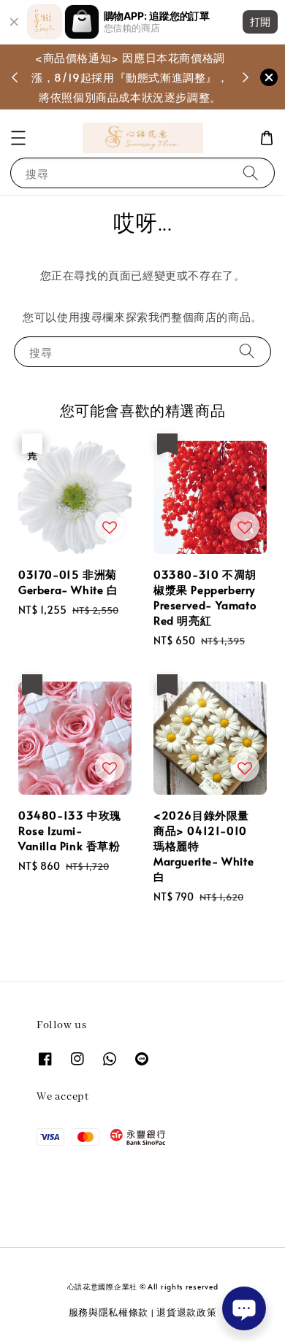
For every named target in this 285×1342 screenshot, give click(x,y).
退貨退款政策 (186, 1312)
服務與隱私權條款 (109, 1312)
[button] (18, 138)
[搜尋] (250, 172)
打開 (260, 21)
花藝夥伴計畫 (127, 86)
